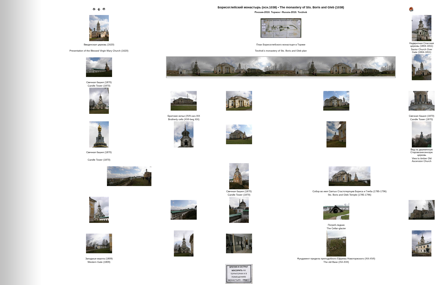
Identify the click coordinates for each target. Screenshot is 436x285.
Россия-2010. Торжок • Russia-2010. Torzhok (281, 12)
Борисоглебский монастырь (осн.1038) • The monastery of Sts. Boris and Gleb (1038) (281, 7)
